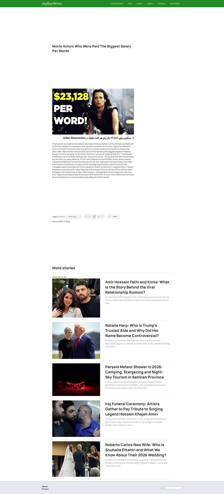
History (150, 3)
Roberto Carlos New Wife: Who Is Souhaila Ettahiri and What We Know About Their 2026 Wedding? (135, 450)
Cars (130, 3)
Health (139, 3)
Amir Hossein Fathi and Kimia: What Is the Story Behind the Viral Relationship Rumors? (137, 287)
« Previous (72, 216)
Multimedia (175, 3)
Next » (115, 216)
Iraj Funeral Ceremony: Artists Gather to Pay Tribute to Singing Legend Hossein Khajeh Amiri (134, 409)
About (45, 486)
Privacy (45, 489)
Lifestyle (161, 3)
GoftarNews (52, 3)
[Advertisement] (112, 24)
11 (109, 216)
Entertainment (116, 3)
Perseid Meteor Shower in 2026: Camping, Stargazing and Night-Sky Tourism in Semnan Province (134, 372)
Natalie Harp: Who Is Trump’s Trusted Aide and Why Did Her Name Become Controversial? (132, 330)
